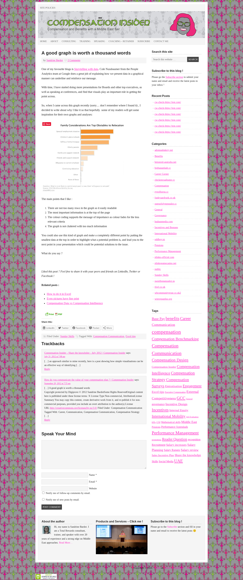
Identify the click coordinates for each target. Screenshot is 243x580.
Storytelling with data (86, 69)
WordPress (191, 568)
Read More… (66, 542)
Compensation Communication (108, 336)
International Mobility (166, 233)
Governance (161, 215)
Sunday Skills (67, 336)
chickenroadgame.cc (165, 180)
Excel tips (131, 336)
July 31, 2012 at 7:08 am (54, 356)
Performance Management (168, 251)
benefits (172, 318)
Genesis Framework (174, 568)
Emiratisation (173, 386)
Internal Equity (178, 410)
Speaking (99, 41)
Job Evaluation (192, 417)
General (158, 209)
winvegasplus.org (163, 299)
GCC (181, 398)
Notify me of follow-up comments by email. (68, 493)
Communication (163, 325)
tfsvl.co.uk (160, 287)
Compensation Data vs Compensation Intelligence (75, 303)
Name (92, 475)
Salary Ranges (172, 450)
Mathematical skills (171, 422)
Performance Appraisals (174, 427)
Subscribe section (174, 77)
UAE (178, 461)
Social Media (166, 461)
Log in (202, 568)
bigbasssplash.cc (163, 168)
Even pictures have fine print (63, 298)
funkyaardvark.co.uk (165, 197)
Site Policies (47, 7)
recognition (194, 439)
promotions (156, 440)
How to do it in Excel (59, 293)
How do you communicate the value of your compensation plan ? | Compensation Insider (89, 379)
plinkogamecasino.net (165, 263)
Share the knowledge (188, 455)
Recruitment (158, 445)
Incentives (160, 410)
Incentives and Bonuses (166, 227)
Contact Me (161, 41)
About (54, 41)
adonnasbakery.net (164, 150)
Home (43, 41)
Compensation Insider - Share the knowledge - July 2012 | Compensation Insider (84, 353)
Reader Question (174, 439)
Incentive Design (176, 404)
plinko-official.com (164, 257)
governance (158, 404)
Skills (155, 461)
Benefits (159, 156)
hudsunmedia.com (164, 221)
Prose (157, 568)
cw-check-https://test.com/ (168, 102)
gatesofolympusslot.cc (166, 203)
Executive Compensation (175, 392)
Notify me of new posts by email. (63, 499)
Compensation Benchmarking (175, 339)
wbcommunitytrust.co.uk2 (168, 293)
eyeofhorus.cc (161, 191)
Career (185, 318)
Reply (47, 369)
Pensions (159, 245)
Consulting (69, 41)
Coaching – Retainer (121, 41)
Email (92, 481)
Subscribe (144, 41)
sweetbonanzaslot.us (165, 281)
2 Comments (74, 60)
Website (93, 488)
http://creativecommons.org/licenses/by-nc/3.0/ (73, 408)
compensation (166, 332)
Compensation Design (170, 360)
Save (48, 124)
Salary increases (176, 445)
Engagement (192, 386)
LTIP (158, 422)
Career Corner (162, 174)
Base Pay (158, 319)
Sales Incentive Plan (163, 455)
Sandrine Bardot (54, 60)
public (158, 269)
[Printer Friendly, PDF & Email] (54, 315)
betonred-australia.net (165, 162)
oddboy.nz (160, 239)
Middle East (189, 422)
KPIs (154, 422)
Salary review (190, 450)
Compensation (162, 185)
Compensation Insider (78, 24)
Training (85, 41)
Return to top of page (48, 568)
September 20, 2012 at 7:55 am (57, 383)
